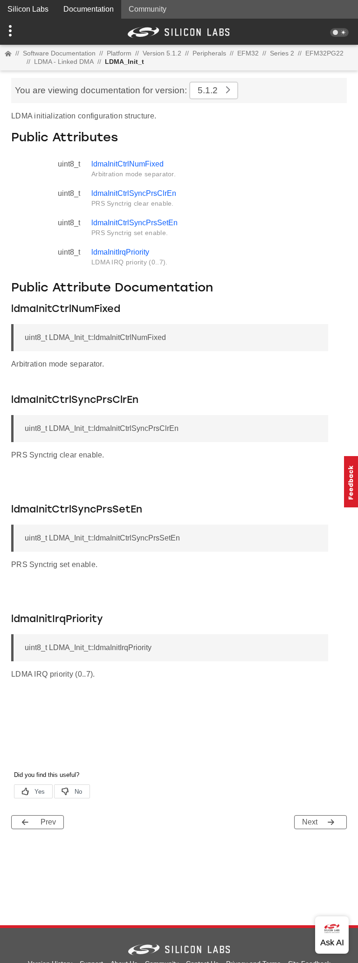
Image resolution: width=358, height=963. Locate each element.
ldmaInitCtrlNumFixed (127, 164)
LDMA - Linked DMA (64, 61)
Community (147, 9)
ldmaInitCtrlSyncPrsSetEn (134, 223)
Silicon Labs (27, 9)
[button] (27, 32)
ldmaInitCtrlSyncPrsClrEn (133, 193)
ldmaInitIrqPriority (120, 252)
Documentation (88, 9)
